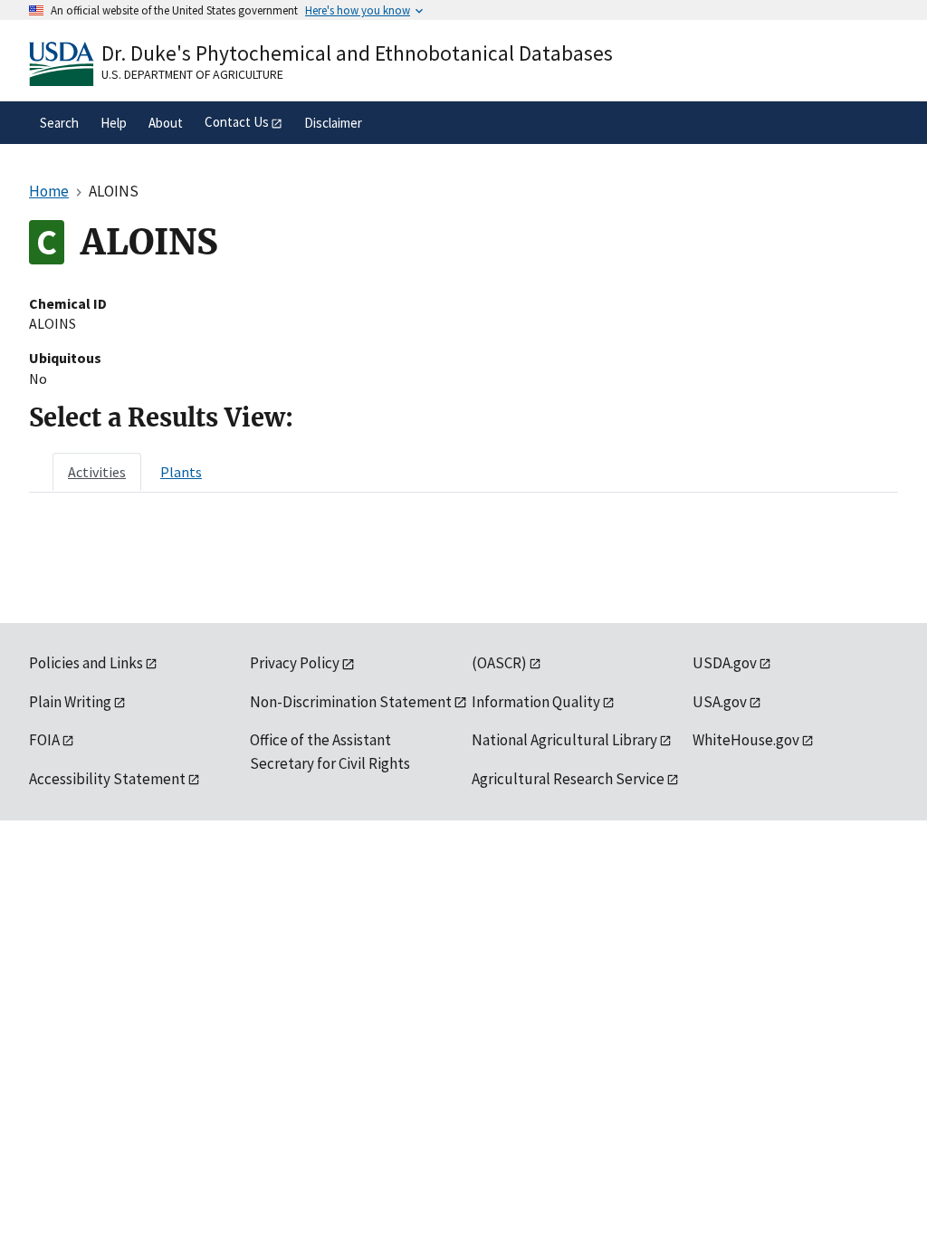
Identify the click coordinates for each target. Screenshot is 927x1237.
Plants (181, 472)
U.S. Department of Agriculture (192, 74)
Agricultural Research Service (568, 779)
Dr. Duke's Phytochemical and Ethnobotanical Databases (357, 53)
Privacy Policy (294, 663)
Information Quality (536, 702)
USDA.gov (725, 663)
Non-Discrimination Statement (351, 702)
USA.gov (720, 702)
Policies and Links (86, 663)
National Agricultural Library (564, 740)
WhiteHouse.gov (746, 740)
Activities (97, 472)
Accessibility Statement (107, 779)
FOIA (44, 740)
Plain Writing (70, 702)
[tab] (97, 472)
